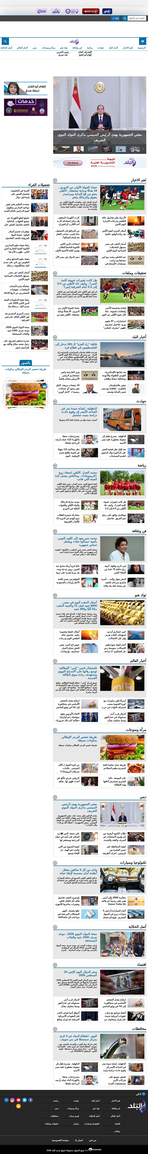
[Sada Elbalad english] (42, 11)
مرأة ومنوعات (48, 47)
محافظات (54, 1116)
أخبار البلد (113, 47)
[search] (5, 41)
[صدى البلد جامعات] (71, 11)
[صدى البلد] (74, 41)
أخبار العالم (22, 47)
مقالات (117, 1131)
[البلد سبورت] (90, 11)
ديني (35, 47)
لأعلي (139, 1094)
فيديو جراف (74, 1116)
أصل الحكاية (94, 1116)
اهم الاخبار (128, 47)
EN (117, 18)
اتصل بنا (79, 1140)
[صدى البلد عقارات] (55, 11)
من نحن (92, 1140)
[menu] (142, 41)
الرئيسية (142, 47)
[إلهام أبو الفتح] (25, 94)
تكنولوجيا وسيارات (92, 1124)
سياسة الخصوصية (60, 1140)
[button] (143, 110)
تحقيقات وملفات (52, 1124)
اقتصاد (117, 1124)
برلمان (76, 1124)
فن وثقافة (77, 47)
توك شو (63, 47)
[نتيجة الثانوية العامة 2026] (99, 167)
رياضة (90, 47)
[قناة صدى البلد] (107, 11)
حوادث (101, 47)
